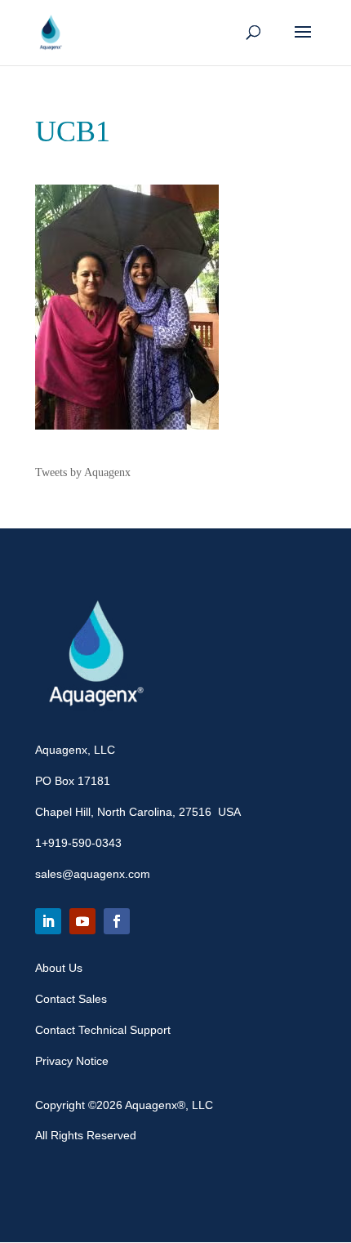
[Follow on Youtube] (82, 921)
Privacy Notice (72, 1060)
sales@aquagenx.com (92, 873)
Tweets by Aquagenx (83, 472)
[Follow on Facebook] (117, 921)
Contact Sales (71, 998)
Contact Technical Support (103, 1029)
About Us (58, 967)
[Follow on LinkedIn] (48, 921)
